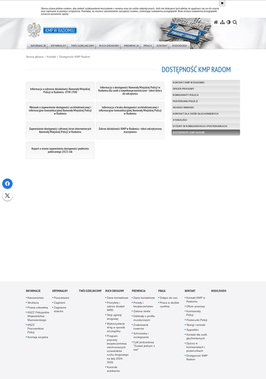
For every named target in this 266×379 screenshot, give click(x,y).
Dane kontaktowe (117, 298)
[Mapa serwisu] (222, 22)
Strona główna (35, 56)
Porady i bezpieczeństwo (143, 305)
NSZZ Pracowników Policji (35, 329)
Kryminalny (60, 292)
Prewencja (138, 292)
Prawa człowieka (37, 308)
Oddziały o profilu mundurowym (144, 319)
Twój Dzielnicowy (90, 292)
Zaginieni (59, 303)
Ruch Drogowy (114, 292)
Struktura (33, 303)
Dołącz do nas (168, 298)
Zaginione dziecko (60, 310)
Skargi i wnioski (183, 107)
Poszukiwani (61, 298)
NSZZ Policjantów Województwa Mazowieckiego (38, 317)
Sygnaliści (180, 120)
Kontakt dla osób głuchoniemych (195, 113)
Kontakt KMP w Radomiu (188, 82)
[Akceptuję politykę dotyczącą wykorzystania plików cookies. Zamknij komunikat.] (222, 3)
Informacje (33, 292)
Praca (162, 292)
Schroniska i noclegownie (141, 336)
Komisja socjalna (37, 338)
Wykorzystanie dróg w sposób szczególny (116, 328)
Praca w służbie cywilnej (169, 305)
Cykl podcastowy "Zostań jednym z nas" (144, 347)
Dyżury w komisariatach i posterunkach (200, 126)
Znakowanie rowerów (140, 327)
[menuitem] (38, 45)
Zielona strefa (141, 312)
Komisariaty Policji (185, 95)
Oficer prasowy (183, 88)
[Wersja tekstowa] (229, 22)
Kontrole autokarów (113, 370)
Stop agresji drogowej (114, 318)
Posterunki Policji (185, 101)
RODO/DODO (218, 292)
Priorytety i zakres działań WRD (116, 307)
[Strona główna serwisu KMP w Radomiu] (216, 22)
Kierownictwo (35, 298)
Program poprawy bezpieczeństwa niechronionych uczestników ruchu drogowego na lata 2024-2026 (118, 350)
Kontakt (51, 56)
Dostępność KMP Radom (74, 56)
